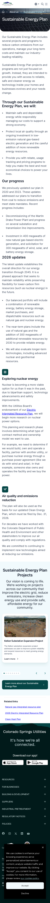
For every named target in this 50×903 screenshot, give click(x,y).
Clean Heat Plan (13, 719)
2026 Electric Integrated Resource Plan (24, 713)
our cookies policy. (30, 878)
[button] (4, 673)
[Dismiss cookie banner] (43, 848)
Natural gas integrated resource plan (23, 706)
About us (13, 12)
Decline (25, 893)
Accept (25, 885)
